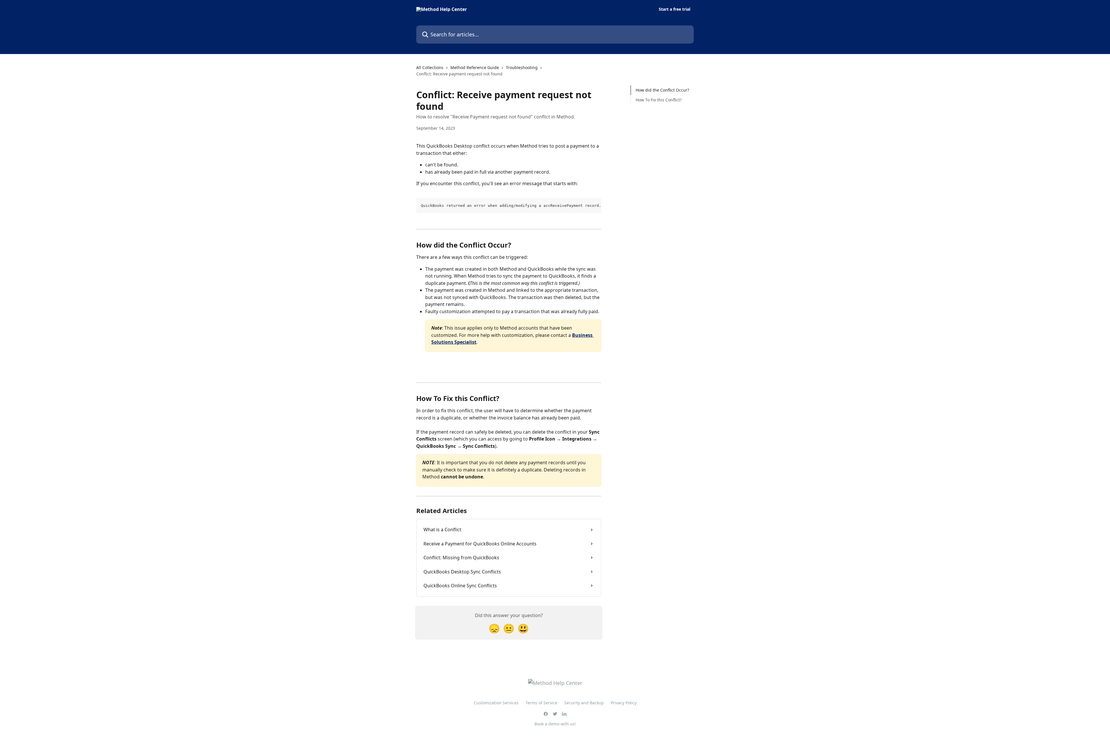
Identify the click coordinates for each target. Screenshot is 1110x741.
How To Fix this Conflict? (659, 100)
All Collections (429, 67)
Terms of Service (541, 702)
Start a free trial (674, 9)
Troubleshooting (522, 67)
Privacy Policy (624, 702)
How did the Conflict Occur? (662, 90)
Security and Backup (584, 702)
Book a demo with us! (555, 724)
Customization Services (496, 702)
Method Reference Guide (474, 67)
